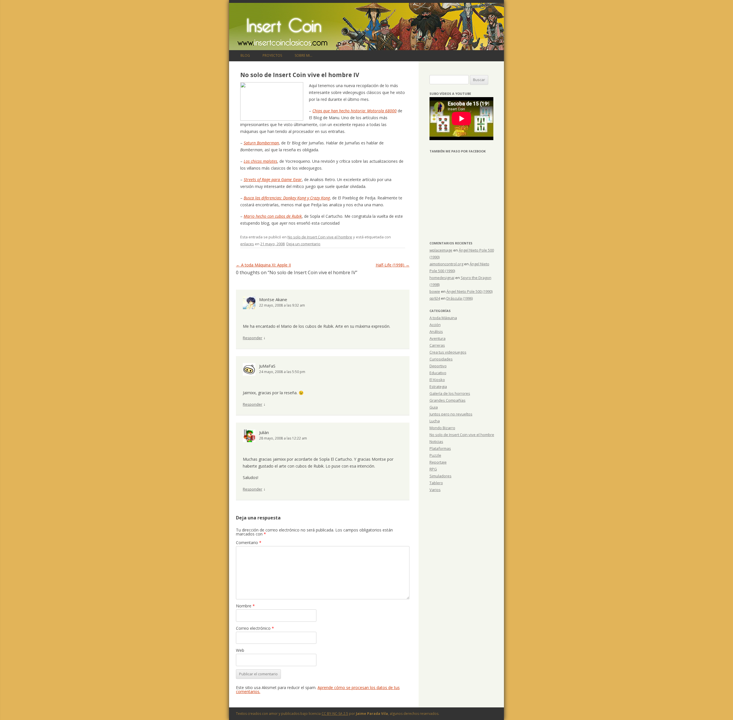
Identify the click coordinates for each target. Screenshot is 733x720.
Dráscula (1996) (459, 298)
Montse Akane (273, 299)
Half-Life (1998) (392, 265)
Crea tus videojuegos (447, 352)
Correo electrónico (255, 628)
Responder (252, 337)
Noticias (436, 441)
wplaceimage (440, 250)
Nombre (245, 606)
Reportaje (438, 462)
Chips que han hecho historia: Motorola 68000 (354, 110)
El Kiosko (437, 379)
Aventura (437, 338)
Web (240, 650)
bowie (434, 291)
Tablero (436, 482)
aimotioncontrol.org (446, 263)
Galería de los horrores (449, 393)
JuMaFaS (267, 366)
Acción (435, 324)
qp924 (434, 298)
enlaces (247, 243)
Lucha (434, 420)
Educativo (437, 372)
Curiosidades (441, 359)
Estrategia (438, 386)
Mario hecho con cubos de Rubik (273, 216)
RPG (433, 469)
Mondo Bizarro (442, 427)
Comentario (248, 542)
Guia (433, 407)
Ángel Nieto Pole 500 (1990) (469, 291)
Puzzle (435, 455)
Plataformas (440, 448)
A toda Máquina (443, 317)
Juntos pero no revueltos (450, 414)
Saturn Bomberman (261, 143)
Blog (245, 55)
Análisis (436, 331)
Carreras (437, 345)
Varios (435, 489)
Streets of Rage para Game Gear (273, 179)
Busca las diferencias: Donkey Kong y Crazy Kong (287, 198)
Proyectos (272, 55)
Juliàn (264, 432)
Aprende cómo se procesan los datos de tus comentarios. (318, 689)
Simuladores (440, 475)
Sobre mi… (303, 55)
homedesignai (441, 277)
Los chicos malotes (260, 161)
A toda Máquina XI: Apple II (263, 265)
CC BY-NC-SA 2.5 (335, 713)
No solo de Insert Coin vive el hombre (319, 237)
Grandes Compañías (447, 400)
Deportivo (438, 365)
